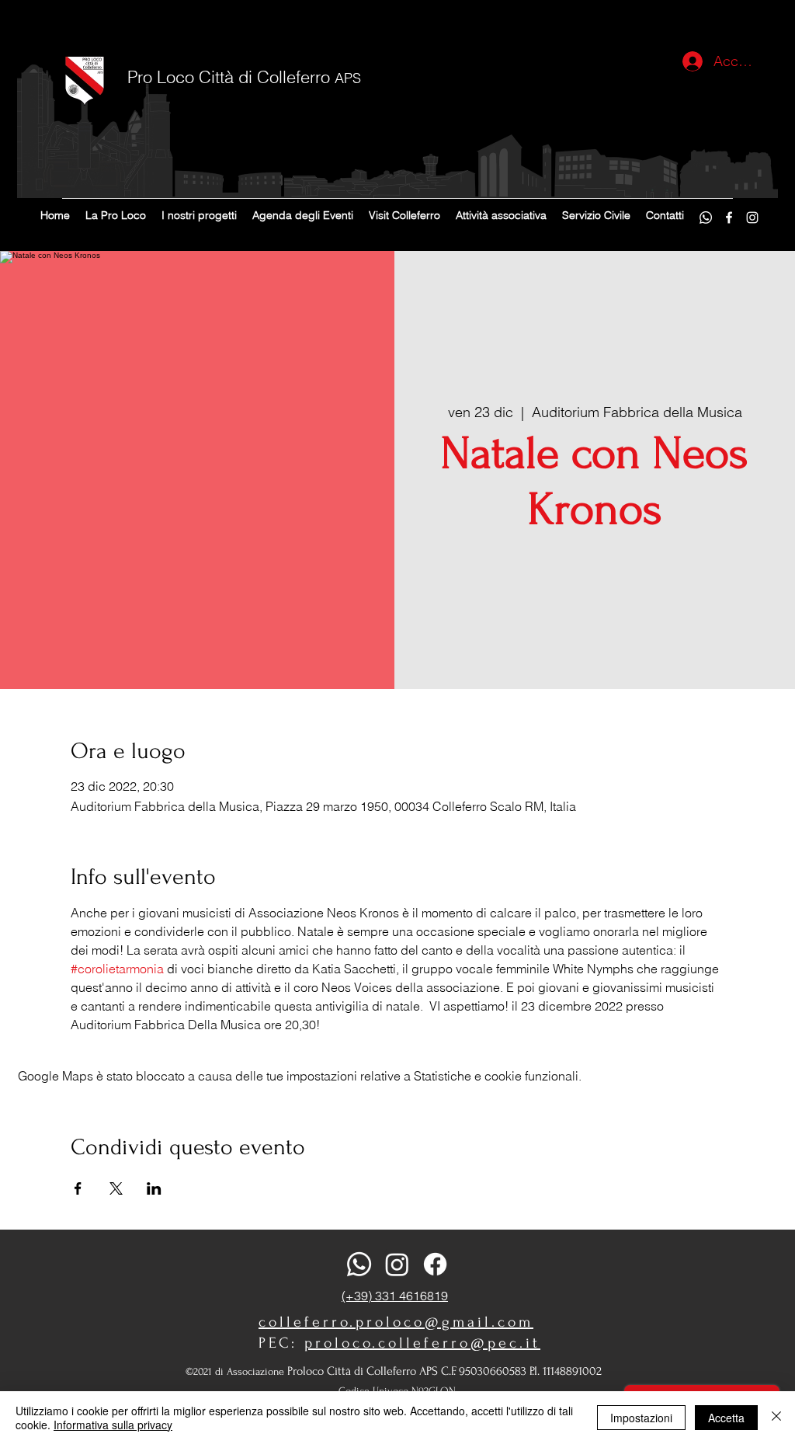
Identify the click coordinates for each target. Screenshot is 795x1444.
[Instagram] (752, 217)
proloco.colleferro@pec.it (422, 1343)
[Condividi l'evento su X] (116, 1188)
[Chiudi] (776, 1418)
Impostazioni (641, 1417)
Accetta (726, 1417)
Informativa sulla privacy (113, 1424)
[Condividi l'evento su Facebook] (78, 1188)
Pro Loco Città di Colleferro (244, 77)
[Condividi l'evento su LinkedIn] (154, 1188)
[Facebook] (729, 217)
